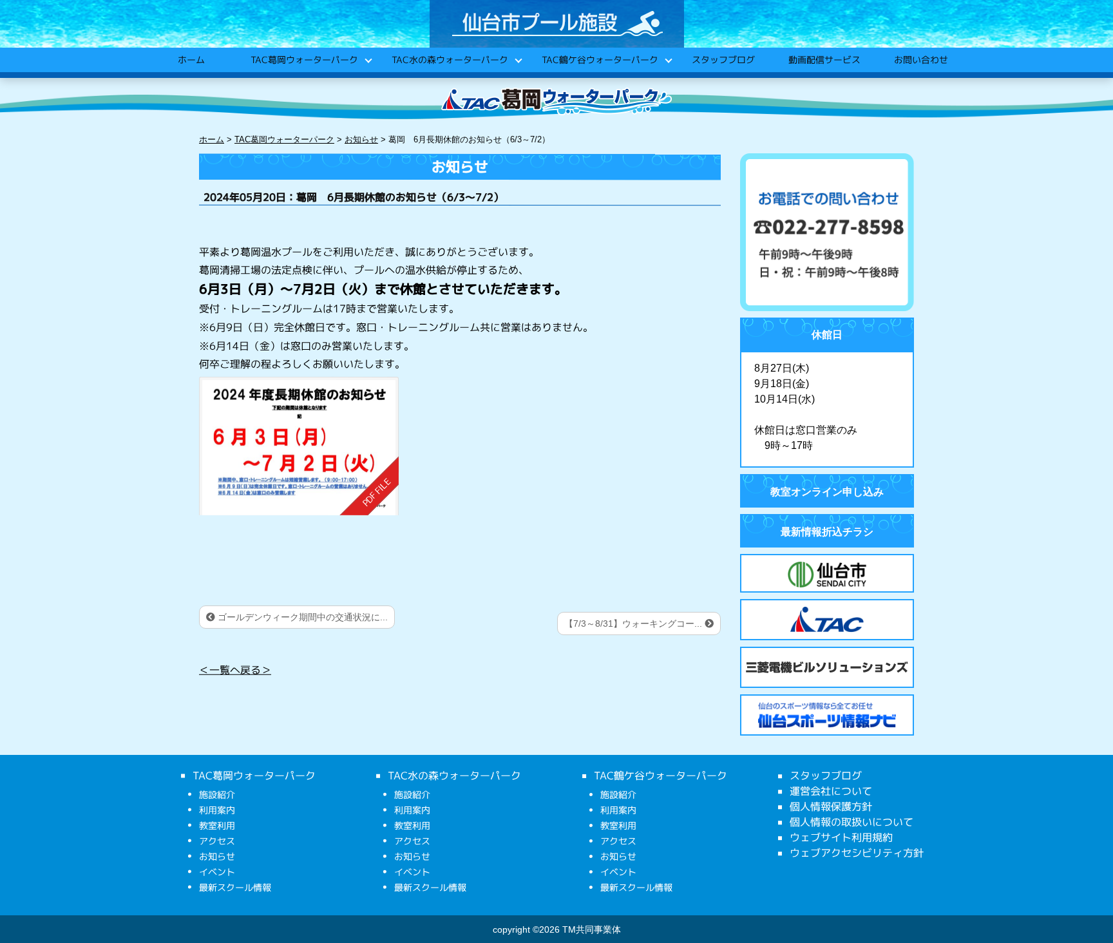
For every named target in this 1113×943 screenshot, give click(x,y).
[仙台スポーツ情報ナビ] (827, 715)
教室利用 (217, 825)
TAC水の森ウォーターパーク (449, 59)
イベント (217, 872)
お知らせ (217, 856)
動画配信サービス (824, 59)
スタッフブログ (722, 59)
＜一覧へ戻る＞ (235, 670)
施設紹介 (217, 794)
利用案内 (217, 810)
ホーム (190, 59)
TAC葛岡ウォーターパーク (303, 59)
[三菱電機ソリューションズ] (827, 667)
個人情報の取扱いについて (851, 822)
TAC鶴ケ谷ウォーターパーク (599, 59)
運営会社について (831, 791)
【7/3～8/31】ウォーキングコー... (634, 623)
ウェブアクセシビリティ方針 (857, 853)
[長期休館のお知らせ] (299, 446)
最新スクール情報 (235, 887)
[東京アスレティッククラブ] (827, 619)
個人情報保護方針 (831, 806)
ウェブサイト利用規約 (841, 837)
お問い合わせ (920, 59)
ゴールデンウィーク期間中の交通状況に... (301, 617)
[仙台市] (827, 574)
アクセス (217, 841)
